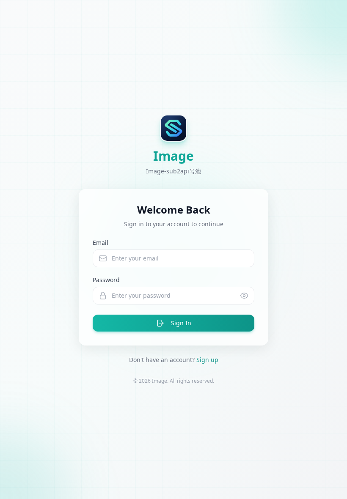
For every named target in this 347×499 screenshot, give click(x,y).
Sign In (181, 323)
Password (106, 280)
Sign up (207, 360)
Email (100, 243)
